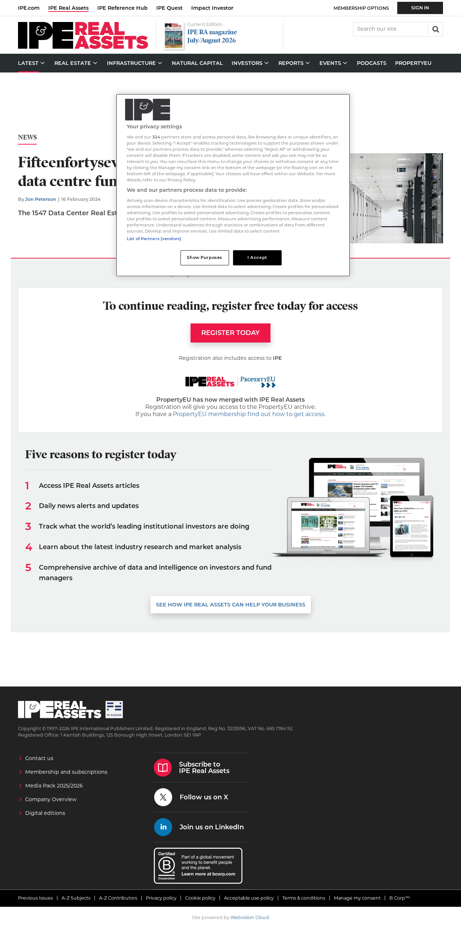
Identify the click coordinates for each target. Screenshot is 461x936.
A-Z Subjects (76, 898)
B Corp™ (399, 898)
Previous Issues (35, 898)
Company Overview (51, 799)
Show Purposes (204, 257)
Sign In (420, 7)
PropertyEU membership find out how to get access (249, 414)
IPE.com (29, 8)
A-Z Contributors (118, 898)
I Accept (257, 257)
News (27, 137)
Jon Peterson (40, 199)
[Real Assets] (83, 47)
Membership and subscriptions (66, 772)
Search (435, 28)
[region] (233, 185)
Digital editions (45, 813)
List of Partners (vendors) (154, 238)
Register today (230, 333)
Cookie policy (200, 898)
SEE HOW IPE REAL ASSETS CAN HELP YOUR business (230, 604)
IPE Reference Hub (122, 8)
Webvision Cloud (249, 917)
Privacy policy (161, 898)
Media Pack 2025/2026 (54, 785)
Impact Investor (212, 8)
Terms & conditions (303, 898)
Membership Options (361, 8)
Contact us (39, 758)
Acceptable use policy (249, 898)
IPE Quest (169, 8)
